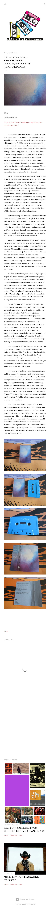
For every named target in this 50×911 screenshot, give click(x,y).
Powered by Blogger (27, 899)
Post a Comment (16, 835)
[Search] (44, 3)
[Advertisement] (25, 728)
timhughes (31, 904)
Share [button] (6, 631)
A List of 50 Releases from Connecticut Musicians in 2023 (24, 829)
